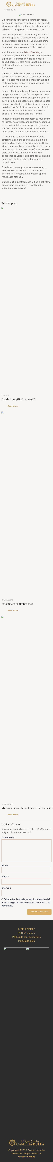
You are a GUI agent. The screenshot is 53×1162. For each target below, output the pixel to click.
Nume (5, 865)
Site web (6, 888)
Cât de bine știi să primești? (18, 399)
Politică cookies (26, 933)
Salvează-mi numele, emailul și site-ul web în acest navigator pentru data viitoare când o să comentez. (26, 902)
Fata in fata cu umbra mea (17, 604)
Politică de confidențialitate (26, 937)
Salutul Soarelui (31, 52)
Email (5, 876)
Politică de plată (26, 941)
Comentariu (8, 837)
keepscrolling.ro (26, 1156)
